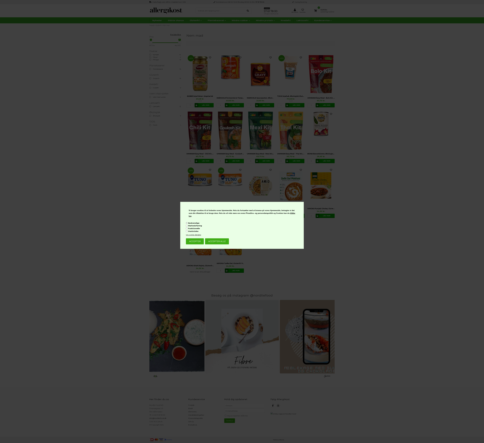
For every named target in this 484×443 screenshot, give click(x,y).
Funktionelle (194, 228)
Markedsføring (195, 226)
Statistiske (193, 231)
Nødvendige (193, 223)
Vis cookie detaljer (193, 235)
